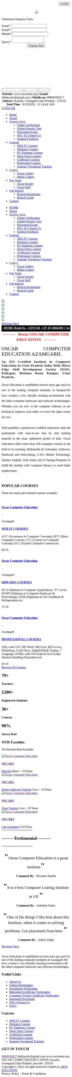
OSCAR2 (8, 782)
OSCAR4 (8, 819)
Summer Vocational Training (34, 166)
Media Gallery (25, 177)
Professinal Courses (29, 163)
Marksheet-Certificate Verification (29, 992)
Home (13, 114)
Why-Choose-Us (19, 1002)
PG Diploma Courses (30, 152)
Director (7, 771)
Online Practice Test (29, 128)
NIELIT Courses (27, 145)
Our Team (15, 180)
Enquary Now (36, 45)
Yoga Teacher (10, 808)
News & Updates (12, 89)
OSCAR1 (8, 763)
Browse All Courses (14, 667)
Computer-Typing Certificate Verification (34, 995)
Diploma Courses (27, 149)
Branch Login (25, 197)
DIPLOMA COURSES (17, 582)
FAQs (13, 1006)
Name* (6, 25)
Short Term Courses (29, 156)
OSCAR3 (8, 800)
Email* (6, 29)
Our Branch (16, 190)
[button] (7, 323)
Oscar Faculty (25, 183)
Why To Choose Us (29, 135)
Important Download (22, 999)
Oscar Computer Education (20, 507)
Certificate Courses (28, 159)
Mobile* (7, 34)
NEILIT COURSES (15, 528)
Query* (6, 42)
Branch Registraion (28, 194)
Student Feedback (28, 139)
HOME (13, 207)
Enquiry (44, 89)
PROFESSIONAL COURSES (21, 639)
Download (31, 89)
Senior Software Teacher (16, 789)
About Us (15, 981)
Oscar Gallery (25, 173)
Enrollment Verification (23, 988)
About (13, 118)
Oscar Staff (24, 187)
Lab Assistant (10, 826)
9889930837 (9, 1056)
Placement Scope (27, 132)
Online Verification (28, 125)
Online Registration (21, 985)
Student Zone (17, 121)
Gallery (13, 170)
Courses (14, 142)
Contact (14, 201)
